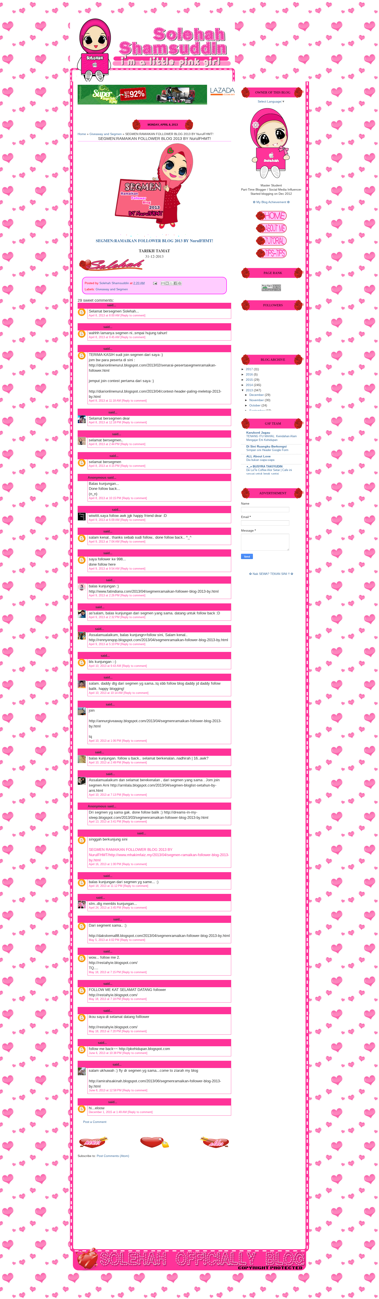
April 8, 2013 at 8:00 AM (104, 315)
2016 (250, 374)
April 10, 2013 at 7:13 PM (105, 794)
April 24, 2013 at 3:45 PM (105, 907)
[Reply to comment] (132, 315)
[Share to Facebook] (175, 283)
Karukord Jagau (258, 432)
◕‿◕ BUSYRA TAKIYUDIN (264, 466)
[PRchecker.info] (271, 290)
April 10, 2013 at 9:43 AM (105, 666)
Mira (91, 607)
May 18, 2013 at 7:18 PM (105, 999)
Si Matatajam (97, 412)
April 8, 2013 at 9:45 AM (104, 337)
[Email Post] (155, 283)
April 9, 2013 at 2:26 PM (104, 595)
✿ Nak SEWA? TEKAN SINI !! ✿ (271, 574)
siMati (92, 1043)
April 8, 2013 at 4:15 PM (104, 465)
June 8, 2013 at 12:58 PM (105, 1090)
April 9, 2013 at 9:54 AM (104, 568)
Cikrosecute (97, 305)
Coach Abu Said (100, 919)
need (91, 897)
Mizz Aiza (95, 531)
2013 (250, 390)
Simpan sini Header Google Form (267, 450)
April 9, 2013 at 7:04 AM (104, 541)
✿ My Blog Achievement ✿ (271, 202)
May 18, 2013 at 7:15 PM (105, 972)
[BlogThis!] (167, 283)
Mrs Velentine (98, 456)
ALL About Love (258, 456)
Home (82, 134)
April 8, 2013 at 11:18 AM (105, 400)
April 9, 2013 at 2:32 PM (104, 617)
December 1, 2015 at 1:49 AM (108, 1112)
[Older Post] (214, 1147)
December (257, 395)
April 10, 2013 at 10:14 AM (106, 693)
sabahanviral (97, 1102)
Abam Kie (95, 677)
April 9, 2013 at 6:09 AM (104, 519)
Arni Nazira (96, 774)
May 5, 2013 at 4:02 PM (104, 940)
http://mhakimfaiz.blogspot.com (112, 833)
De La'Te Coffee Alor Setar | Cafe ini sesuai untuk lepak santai (269, 471)
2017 (250, 369)
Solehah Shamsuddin (114, 283)
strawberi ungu (99, 509)
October (255, 405)
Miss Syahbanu (99, 434)
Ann (91, 629)
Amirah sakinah (100, 1064)
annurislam (96, 704)
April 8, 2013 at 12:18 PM (105, 422)
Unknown (95, 327)
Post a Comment (94, 1122)
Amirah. (94, 655)
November (257, 400)
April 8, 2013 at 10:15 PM (105, 498)
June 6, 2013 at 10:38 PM (105, 1053)
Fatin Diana (96, 580)
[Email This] (163, 283)
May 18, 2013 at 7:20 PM (105, 1031)
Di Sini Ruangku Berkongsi (266, 446)
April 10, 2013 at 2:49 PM (105, 762)
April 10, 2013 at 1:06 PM (105, 740)
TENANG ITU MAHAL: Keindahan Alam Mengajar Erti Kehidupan (271, 438)
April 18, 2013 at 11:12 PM (106, 886)
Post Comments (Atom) (113, 1156)
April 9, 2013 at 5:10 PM (104, 644)
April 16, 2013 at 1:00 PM (105, 864)
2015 (250, 379)
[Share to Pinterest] (179, 283)
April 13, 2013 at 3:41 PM (105, 821)
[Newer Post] (94, 1147)
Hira (91, 752)
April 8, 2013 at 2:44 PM (104, 444)
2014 (250, 385)
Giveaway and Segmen (105, 134)
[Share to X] (171, 283)
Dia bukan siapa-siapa (260, 460)
